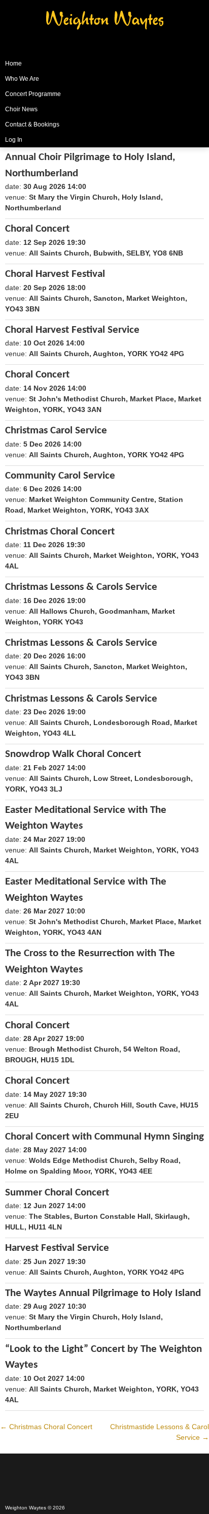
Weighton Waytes (104, 28)
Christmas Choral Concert (46, 1427)
